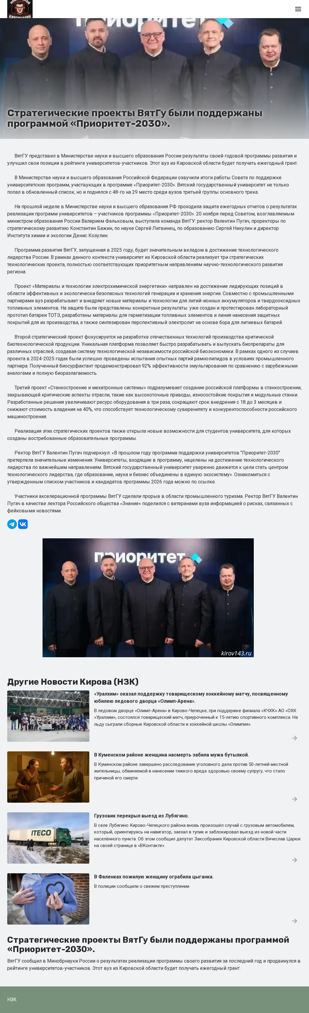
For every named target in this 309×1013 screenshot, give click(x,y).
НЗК (12, 999)
